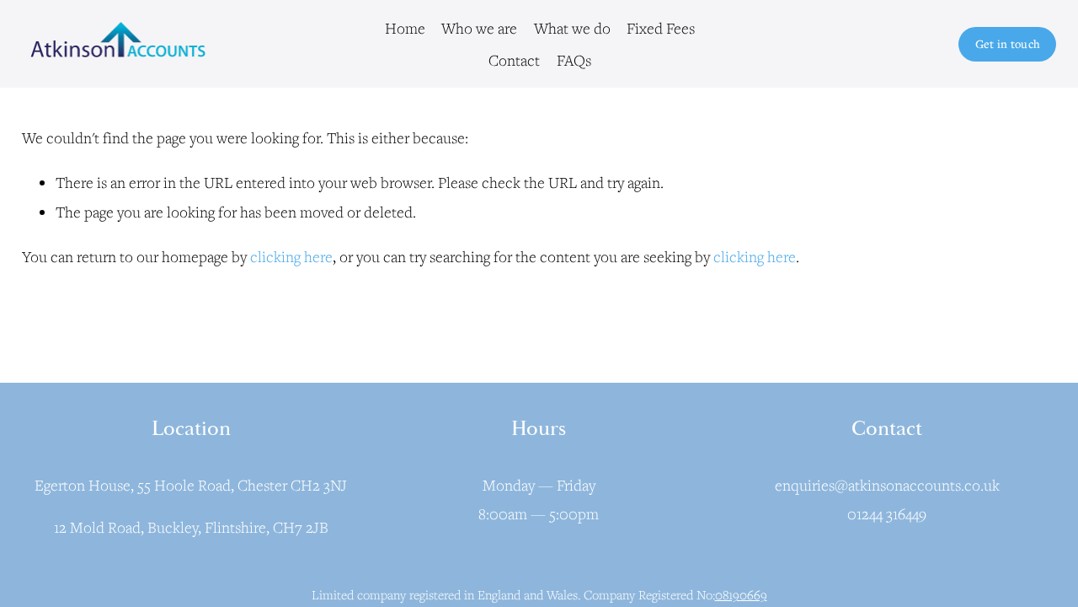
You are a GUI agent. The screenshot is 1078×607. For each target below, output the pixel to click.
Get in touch (1007, 43)
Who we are (479, 28)
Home (405, 28)
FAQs (574, 60)
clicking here (291, 256)
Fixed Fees (661, 28)
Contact (514, 60)
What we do (572, 28)
